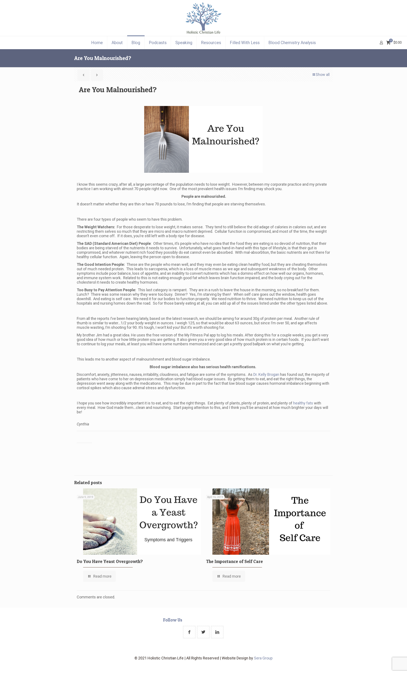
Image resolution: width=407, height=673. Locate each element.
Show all (323, 74)
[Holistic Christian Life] (203, 18)
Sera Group (263, 658)
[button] (203, 419)
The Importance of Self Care (234, 561)
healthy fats (303, 403)
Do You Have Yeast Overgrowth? (110, 561)
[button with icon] (189, 632)
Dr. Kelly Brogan (266, 374)
